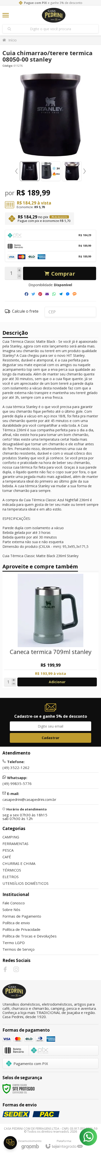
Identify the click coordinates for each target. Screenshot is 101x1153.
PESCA (7, 850)
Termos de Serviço (18, 949)
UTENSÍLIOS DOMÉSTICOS (25, 883)
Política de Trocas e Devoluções (29, 936)
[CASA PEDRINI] (53, 15)
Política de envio (16, 922)
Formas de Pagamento (21, 916)
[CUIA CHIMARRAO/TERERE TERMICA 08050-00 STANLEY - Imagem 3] (72, 171)
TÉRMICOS (11, 870)
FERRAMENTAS (15, 843)
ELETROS (10, 876)
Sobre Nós (11, 909)
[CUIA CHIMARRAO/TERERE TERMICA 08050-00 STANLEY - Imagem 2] (51, 171)
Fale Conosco (13, 902)
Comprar (63, 273)
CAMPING (10, 836)
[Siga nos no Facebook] (5, 969)
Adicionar (57, 681)
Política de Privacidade (21, 929)
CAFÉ (6, 856)
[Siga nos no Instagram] (16, 969)
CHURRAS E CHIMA (18, 863)
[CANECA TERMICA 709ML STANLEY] (50, 630)
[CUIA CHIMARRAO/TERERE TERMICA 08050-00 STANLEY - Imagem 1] (29, 171)
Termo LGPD (13, 942)
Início (12, 40)
